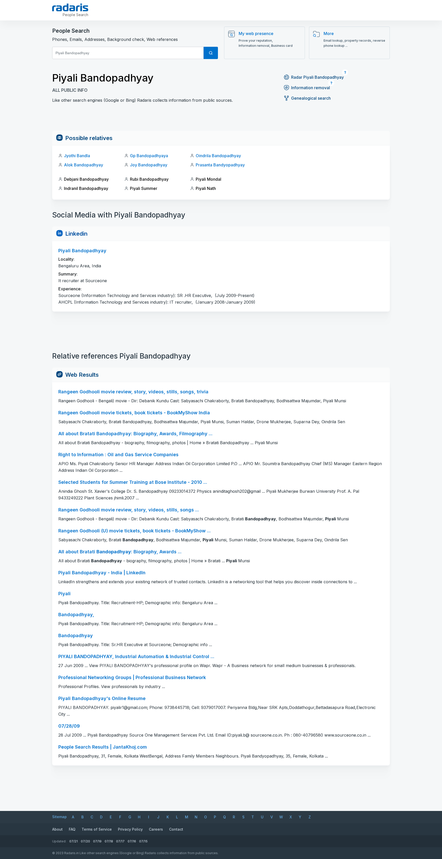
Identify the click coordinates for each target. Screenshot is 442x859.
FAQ (72, 829)
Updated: (59, 841)
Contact (176, 829)
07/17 (120, 841)
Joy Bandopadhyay (148, 164)
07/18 (109, 841)
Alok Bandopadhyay (83, 164)
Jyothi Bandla (77, 155)
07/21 (73, 841)
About (57, 829)
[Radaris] (70, 7)
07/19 (97, 841)
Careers (156, 829)
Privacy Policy (130, 829)
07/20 (85, 841)
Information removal (310, 87)
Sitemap (59, 817)
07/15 (143, 841)
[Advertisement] (221, 119)
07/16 (132, 841)
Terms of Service (97, 829)
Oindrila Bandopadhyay (218, 155)
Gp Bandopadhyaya (149, 155)
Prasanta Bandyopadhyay (220, 164)
